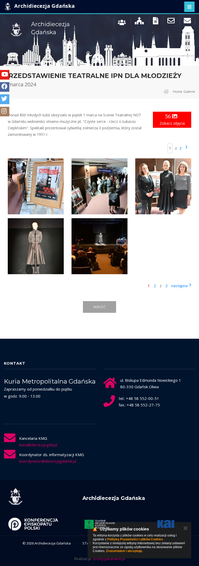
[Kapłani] (122, 21)
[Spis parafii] (139, 21)
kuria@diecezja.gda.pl (38, 444)
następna (179, 285)
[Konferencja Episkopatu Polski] (33, 524)
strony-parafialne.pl (109, 558)
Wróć (99, 307)
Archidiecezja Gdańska (44, 5)
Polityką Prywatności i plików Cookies (135, 539)
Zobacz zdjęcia (172, 119)
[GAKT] (99, 524)
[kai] (166, 524)
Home (177, 91)
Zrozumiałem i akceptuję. (124, 551)
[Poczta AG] (171, 21)
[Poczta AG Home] (187, 21)
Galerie (189, 91)
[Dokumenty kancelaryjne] (155, 21)
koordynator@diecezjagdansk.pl (47, 461)
